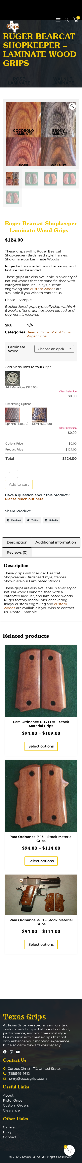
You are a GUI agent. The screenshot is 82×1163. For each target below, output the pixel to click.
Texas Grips (24, 1016)
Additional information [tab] (55, 542)
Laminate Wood (16, 349)
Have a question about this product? (37, 497)
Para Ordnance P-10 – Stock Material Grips (41, 922)
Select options (41, 746)
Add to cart (19, 484)
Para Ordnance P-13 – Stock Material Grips (41, 839)
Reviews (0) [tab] (17, 552)
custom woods (42, 289)
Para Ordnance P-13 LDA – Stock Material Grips (41, 724)
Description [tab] (17, 542)
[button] (58, 19)
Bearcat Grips (38, 332)
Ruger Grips (36, 336)
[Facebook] (5, 1052)
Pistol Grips (61, 332)
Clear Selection (68, 391)
